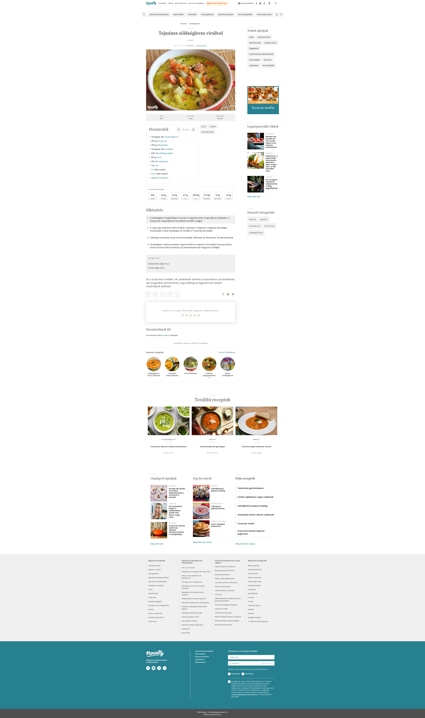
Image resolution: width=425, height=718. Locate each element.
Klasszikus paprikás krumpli (192, 613)
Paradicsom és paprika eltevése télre (196, 572)
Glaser (190, 40)
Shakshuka (186, 629)
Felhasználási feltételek (204, 651)
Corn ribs (218, 594)
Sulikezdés (269, 134)
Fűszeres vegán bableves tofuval (256, 446)
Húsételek (252, 589)
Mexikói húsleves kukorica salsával (228, 617)
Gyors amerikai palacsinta (218, 525)
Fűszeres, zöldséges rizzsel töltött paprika (194, 607)
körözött (268, 60)
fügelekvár (254, 48)
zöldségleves (194, 23)
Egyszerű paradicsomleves (158, 577)
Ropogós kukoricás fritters (225, 570)
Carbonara (152, 621)
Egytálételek (252, 593)
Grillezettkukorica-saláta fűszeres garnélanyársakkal (228, 599)
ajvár (251, 37)
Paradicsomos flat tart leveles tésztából (193, 587)
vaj (156, 165)
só (152, 169)
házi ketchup (255, 43)
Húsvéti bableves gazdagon (212, 446)
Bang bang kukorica (222, 574)
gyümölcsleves (217, 504)
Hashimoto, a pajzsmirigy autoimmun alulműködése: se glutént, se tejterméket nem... (272, 163)
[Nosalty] (151, 3)
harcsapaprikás (245, 14)
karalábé (168, 149)
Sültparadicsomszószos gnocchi (194, 599)
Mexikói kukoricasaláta (223, 625)
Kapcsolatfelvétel (202, 657)
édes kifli (214, 486)
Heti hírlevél (249, 674)
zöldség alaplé (165, 153)
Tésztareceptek (254, 605)
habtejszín (163, 161)
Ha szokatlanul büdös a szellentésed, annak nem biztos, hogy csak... (175, 511)
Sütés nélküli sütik (255, 581)
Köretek (251, 613)
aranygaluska (207, 14)
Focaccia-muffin (246, 523)
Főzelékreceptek (254, 585)
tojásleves (253, 65)
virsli (159, 157)
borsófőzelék (268, 65)
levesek (184, 23)
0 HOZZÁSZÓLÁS (201, 46)
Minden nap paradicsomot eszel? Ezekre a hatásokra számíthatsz (271, 142)
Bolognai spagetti (155, 601)
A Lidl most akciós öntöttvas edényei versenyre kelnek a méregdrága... (177, 530)
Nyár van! (269, 153)
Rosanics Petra (168, 453)
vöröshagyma (171, 136)
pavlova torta (264, 37)
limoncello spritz (264, 14)
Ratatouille (186, 633)
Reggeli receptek (254, 617)
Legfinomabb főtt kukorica (225, 566)
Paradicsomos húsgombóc (158, 605)
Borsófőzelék (153, 593)
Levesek (251, 597)
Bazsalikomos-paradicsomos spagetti (193, 593)
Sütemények (253, 573)
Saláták (251, 609)
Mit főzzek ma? (181, 3)
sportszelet (178, 14)
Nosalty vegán (256, 453)
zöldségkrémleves (256, 233)
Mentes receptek (254, 577)
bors (153, 173)
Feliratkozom (267, 663)
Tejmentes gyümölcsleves (218, 507)
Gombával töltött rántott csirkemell (256, 514)
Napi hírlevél (235, 674)
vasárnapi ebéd (207, 132)
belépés (166, 335)
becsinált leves (255, 226)
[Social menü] (260, 3)
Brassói (151, 609)
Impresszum (200, 659)
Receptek (162, 3)
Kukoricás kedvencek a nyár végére (227, 561)
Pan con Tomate (188, 568)
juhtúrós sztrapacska (159, 14)
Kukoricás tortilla (221, 609)
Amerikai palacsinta (156, 617)
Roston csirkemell (155, 613)
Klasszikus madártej (155, 585)
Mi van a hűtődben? (196, 3)
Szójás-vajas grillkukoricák (225, 578)
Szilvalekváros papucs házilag (218, 490)
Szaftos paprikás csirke (190, 617)
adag (187, 129)
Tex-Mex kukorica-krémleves (226, 582)
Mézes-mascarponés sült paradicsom (191, 577)
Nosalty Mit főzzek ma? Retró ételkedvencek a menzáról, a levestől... (177, 493)
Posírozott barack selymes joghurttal (251, 532)
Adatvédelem (200, 654)
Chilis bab (152, 597)
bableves (252, 219)
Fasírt (150, 589)
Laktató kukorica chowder (225, 590)
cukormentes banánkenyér (261, 54)
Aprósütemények (254, 569)
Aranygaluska (153, 573)
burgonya (162, 141)
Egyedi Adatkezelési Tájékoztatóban (244, 694)
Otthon (269, 177)
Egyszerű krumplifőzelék (157, 581)
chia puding (254, 60)
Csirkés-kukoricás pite (223, 613)
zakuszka (192, 14)
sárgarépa (162, 145)
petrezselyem (161, 177)
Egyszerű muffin (154, 569)
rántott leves (269, 226)
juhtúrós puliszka (225, 14)
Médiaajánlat (200, 662)
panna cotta (270, 43)
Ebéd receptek (253, 565)
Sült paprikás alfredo (189, 621)
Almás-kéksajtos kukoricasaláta (227, 621)
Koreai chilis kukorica (223, 586)
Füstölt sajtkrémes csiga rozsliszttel (255, 497)
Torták (250, 601)
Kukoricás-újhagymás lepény (226, 605)
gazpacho (264, 219)
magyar (213, 126)
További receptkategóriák (258, 621)
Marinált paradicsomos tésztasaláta (195, 602)
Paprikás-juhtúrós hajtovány (192, 625)
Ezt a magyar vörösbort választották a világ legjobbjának (271, 184)
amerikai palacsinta (218, 521)
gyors (204, 126)
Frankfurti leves (154, 565)
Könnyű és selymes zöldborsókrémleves (168, 446)
